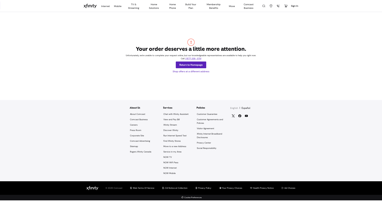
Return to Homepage (191, 64)
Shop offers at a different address (191, 71)
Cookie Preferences (193, 198)
